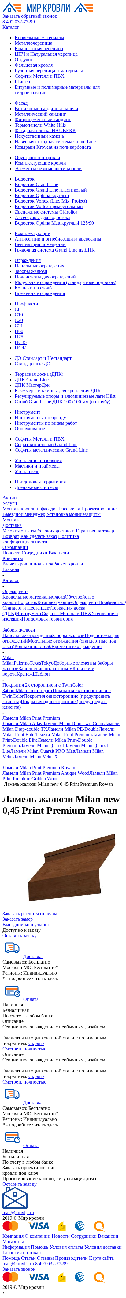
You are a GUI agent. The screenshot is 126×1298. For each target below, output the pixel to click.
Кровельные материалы (39, 37)
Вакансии (59, 552)
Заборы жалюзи (31, 271)
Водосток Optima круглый (42, 195)
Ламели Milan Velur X (35, 756)
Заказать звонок (18, 1269)
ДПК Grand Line (32, 379)
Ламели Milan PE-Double (73, 729)
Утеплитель (27, 471)
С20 (19, 320)
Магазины (13, 1241)
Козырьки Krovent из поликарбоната (53, 147)
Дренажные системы (36, 487)
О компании (15, 547)
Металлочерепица (33, 43)
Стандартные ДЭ (32, 363)
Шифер (22, 81)
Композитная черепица (39, 48)
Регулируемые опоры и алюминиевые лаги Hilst (65, 396)
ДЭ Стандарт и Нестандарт (43, 358)
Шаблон (41, 674)
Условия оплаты (19, 530)
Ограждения (28, 260)
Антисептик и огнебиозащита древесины (58, 238)
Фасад (21, 103)
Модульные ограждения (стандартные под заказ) (65, 282)
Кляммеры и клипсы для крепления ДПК (58, 390)
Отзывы (45, 1258)
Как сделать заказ (38, 536)
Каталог (10, 27)
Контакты (12, 558)
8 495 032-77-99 (18, 21)
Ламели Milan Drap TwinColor (73, 723)
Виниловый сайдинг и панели (46, 108)
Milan (8, 657)
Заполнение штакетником (45, 668)
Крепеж (25, 674)
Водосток (25, 178)
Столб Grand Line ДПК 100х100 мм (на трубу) (62, 401)
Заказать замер (17, 919)
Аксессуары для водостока (42, 217)
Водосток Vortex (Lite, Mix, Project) (51, 200)
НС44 (21, 347)
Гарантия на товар (95, 530)
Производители (71, 1258)
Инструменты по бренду (40, 417)
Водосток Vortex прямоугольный (49, 206)
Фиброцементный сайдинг (43, 119)
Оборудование (30, 428)
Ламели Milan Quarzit (42, 745)
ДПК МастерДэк (32, 385)
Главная (10, 569)
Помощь (39, 1247)
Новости (11, 552)
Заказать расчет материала (29, 913)
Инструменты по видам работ (46, 423)
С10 (19, 314)
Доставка (12, 525)
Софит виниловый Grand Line (46, 444)
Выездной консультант (26, 924)
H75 (19, 336)
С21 (19, 325)
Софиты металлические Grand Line (51, 450)
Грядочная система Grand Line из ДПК (55, 249)
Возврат (10, 536)
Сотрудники (34, 552)
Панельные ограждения (39, 265)
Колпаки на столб (33, 287)
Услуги (9, 503)
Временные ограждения (40, 293)
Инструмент (27, 412)
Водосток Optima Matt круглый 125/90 (54, 223)
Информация (16, 1247)
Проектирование (99, 508)
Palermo (22, 663)
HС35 (21, 342)
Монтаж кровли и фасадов (30, 508)
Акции (9, 497)
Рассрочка (69, 508)
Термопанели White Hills (40, 125)
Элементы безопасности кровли (48, 168)
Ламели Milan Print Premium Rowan (38, 767)
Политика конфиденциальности (40, 539)
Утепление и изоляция (38, 460)
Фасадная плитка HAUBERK (45, 130)
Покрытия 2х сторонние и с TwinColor (42, 685)
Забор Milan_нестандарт (27, 690)
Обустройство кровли (37, 157)
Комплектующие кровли (40, 163)
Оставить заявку (19, 935)
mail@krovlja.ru (18, 1212)
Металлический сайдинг (40, 114)
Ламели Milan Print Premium (31, 718)
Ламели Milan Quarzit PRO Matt (42, 751)
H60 (19, 331)
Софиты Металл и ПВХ (40, 76)
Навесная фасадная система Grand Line (55, 141)
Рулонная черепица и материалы (49, 70)
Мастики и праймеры (37, 465)
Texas (35, 663)
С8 (17, 309)
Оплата (31, 999)
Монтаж (11, 519)
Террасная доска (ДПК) (39, 374)
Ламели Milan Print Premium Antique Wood (45, 773)
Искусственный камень (39, 136)
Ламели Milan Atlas (22, 723)
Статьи (28, 1258)
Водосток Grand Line (36, 184)
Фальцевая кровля (34, 65)
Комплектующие (32, 233)
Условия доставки (56, 530)
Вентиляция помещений (40, 244)
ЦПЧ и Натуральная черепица (46, 54)
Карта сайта (101, 1258)
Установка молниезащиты (73, 514)
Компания (13, 1236)
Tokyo (47, 663)
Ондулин (24, 59)
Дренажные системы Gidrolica (46, 211)
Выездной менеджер (23, 514)
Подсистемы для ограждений (45, 276)
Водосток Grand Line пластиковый (51, 189)
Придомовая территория (40, 481)
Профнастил (28, 303)
